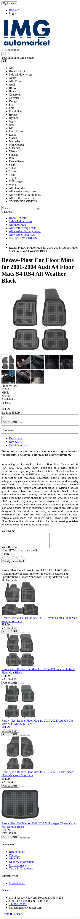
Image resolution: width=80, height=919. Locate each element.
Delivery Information (21, 861)
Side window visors (20, 221)
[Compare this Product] (6, 354)
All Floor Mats (17, 224)
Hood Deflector (18, 217)
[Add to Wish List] (2, 354)
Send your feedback (14, 561)
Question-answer (19, 445)
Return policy (17, 851)
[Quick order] (21, 422)
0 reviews (8, 430)
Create (11, 913)
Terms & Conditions (21, 868)
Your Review (9, 547)
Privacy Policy (17, 865)
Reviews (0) (16, 441)
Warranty (14, 855)
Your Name (8, 531)
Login (12, 13)
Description (16, 438)
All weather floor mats (22, 234)
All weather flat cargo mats (25, 231)
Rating (5, 553)
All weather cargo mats (22, 228)
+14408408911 (18, 904)
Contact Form (17, 883)
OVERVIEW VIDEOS (23, 238)
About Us (14, 858)
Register (14, 10)
